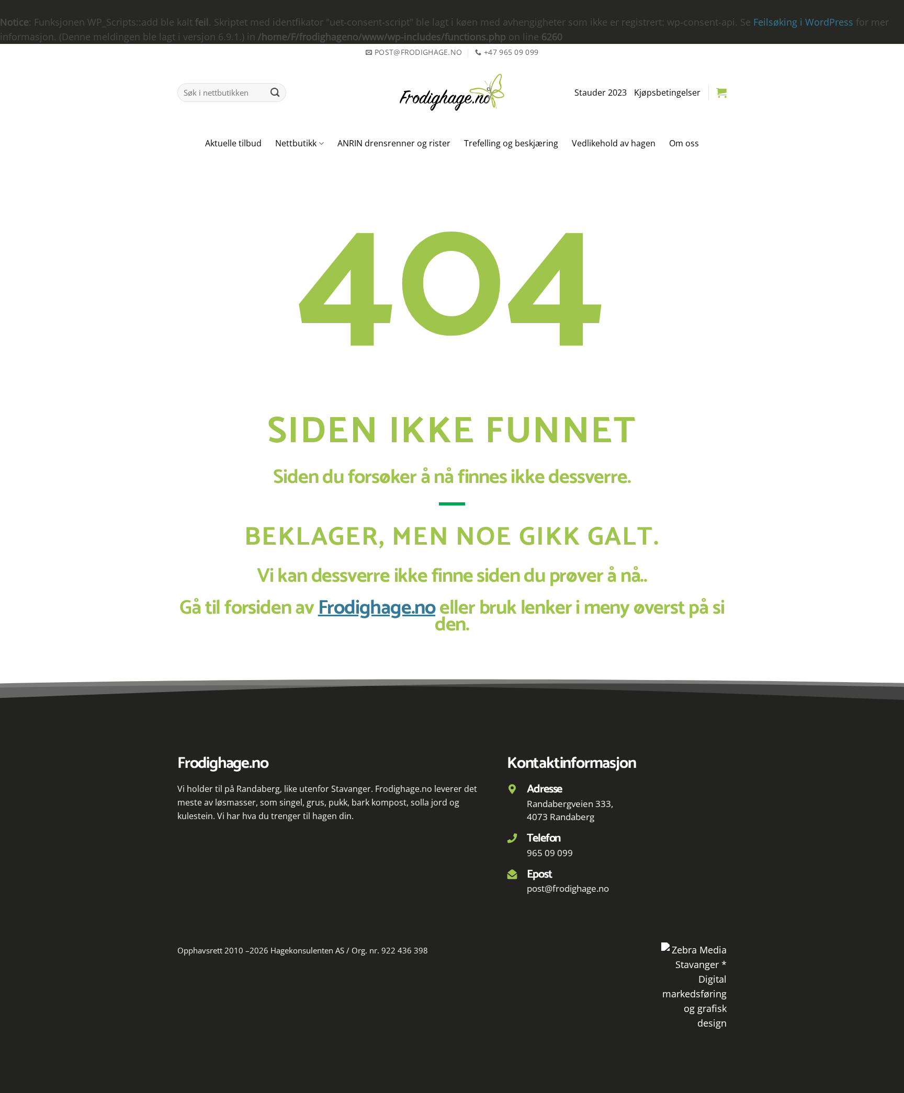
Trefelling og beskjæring (511, 143)
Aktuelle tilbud (233, 143)
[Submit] (275, 92)
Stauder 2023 (600, 92)
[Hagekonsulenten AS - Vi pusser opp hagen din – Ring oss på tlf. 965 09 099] (452, 92)
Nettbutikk (296, 143)
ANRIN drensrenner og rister (393, 143)
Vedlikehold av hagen (614, 143)
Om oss (684, 143)
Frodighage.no (376, 608)
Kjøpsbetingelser (667, 92)
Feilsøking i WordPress (803, 22)
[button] (721, 92)
